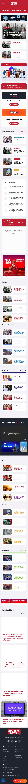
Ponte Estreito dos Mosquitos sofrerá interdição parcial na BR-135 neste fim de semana (16, 210)
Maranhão (5, 10)
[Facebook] (8, 741)
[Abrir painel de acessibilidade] (3, 780)
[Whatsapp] (19, 741)
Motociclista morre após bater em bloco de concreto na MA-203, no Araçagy (16, 198)
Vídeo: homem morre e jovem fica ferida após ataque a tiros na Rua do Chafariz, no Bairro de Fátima (16, 188)
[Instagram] (12, 741)
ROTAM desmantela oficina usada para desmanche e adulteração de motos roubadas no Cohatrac (16, 204)
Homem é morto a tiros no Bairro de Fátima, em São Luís (16, 193)
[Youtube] (15, 741)
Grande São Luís (16, 10)
